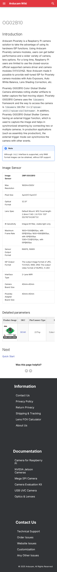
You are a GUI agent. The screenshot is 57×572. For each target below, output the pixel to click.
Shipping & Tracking (28, 413)
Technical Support (28, 531)
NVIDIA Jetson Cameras (24, 471)
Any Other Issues (28, 555)
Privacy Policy (24, 401)
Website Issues (26, 543)
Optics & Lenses (25, 496)
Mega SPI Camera (26, 478)
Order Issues (25, 537)
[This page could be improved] (30, 371)
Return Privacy (25, 407)
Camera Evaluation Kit (28, 484)
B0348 (23, 332)
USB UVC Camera (26, 490)
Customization (26, 549)
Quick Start (8, 356)
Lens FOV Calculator (28, 419)
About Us (21, 425)
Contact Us (23, 395)
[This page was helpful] (26, 371)
